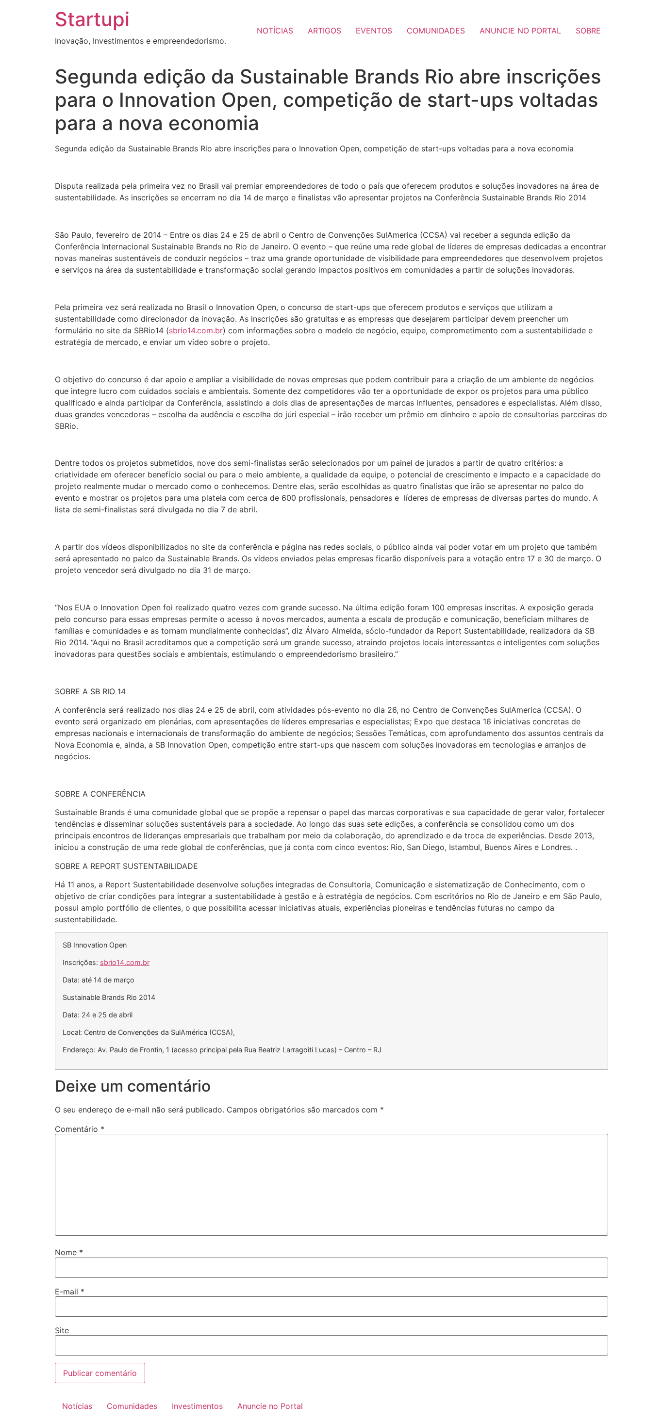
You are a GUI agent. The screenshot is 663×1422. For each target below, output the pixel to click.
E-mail (69, 1291)
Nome (69, 1252)
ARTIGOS (324, 30)
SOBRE (588, 30)
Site (62, 1330)
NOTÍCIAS (275, 30)
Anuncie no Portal (270, 1406)
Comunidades (132, 1406)
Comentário (79, 1129)
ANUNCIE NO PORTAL (520, 30)
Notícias (77, 1406)
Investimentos (197, 1406)
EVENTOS (374, 30)
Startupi (92, 19)
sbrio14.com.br (196, 330)
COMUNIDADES (436, 30)
